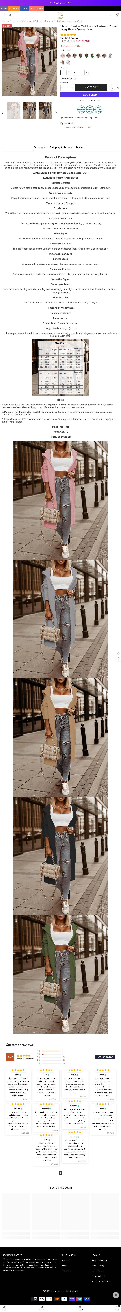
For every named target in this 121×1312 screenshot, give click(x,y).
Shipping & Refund (61, 147)
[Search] (10, 15)
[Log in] (111, 15)
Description (39, 147)
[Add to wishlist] (112, 88)
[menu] (3, 15)
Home (4, 21)
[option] (29, 61)
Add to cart (91, 87)
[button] (2, 110)
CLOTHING (14, 8)
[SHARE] (117, 88)
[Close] (45, 1290)
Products (14, 21)
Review (80, 147)
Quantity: (64, 83)
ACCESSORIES (37, 8)
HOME (4, 8)
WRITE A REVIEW (105, 1057)
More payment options (90, 100)
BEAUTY (24, 8)
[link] (16, 1233)
